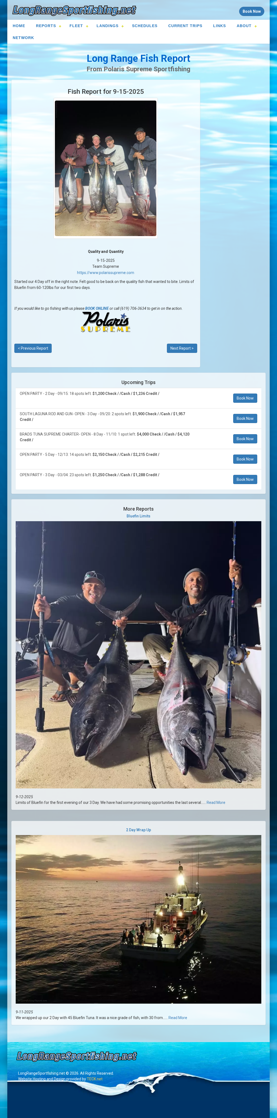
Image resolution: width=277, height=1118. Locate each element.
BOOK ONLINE (97, 308)
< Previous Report (33, 348)
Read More (216, 802)
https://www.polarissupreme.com (105, 272)
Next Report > (182, 348)
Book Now (245, 398)
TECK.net (95, 1079)
